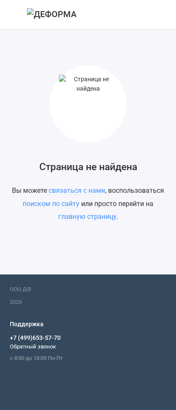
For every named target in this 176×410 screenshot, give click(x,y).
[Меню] (14, 14)
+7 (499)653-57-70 (35, 337)
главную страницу (87, 216)
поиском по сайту (51, 204)
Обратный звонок (33, 346)
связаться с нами (77, 190)
